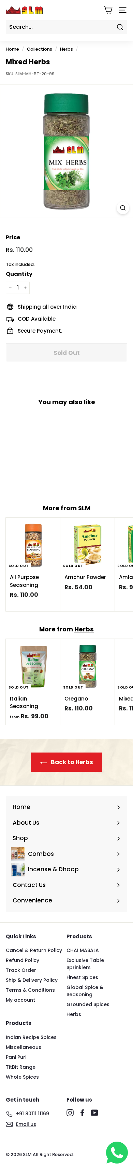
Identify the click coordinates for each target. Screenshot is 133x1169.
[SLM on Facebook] (82, 1112)
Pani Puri (16, 1057)
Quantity (19, 274)
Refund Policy (22, 960)
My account (20, 1000)
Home (12, 49)
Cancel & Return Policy (34, 950)
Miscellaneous (23, 1047)
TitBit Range (20, 1067)
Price (13, 237)
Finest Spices (82, 977)
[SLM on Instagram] (70, 1112)
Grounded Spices (87, 1004)
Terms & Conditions (30, 990)
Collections (39, 49)
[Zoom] (123, 208)
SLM (84, 508)
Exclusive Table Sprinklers (85, 964)
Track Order (21, 970)
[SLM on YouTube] (94, 1112)
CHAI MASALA (82, 950)
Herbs (66, 49)
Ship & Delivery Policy (32, 980)
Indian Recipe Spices (31, 1037)
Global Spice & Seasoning (84, 991)
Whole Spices (22, 1077)
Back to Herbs (71, 762)
